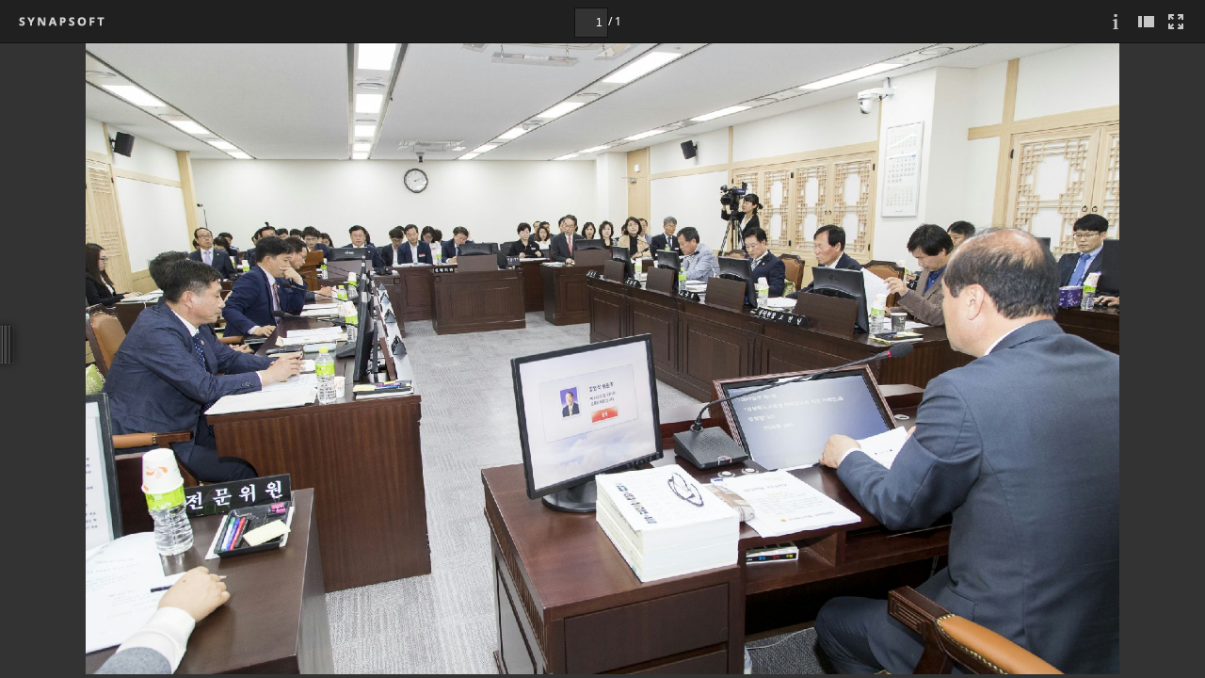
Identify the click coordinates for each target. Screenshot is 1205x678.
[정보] (1116, 21)
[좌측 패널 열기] (1146, 21)
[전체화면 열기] (1176, 21)
